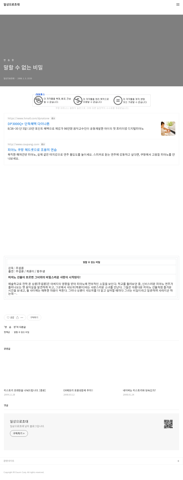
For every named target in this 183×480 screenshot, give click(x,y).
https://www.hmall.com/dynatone (28, 118)
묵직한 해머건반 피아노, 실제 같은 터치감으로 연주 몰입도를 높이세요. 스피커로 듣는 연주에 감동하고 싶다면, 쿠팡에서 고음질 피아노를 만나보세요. (91, 156)
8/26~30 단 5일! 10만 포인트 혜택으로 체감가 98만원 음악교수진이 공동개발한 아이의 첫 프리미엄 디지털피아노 (76, 128)
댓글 (6, 405)
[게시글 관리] (22, 317)
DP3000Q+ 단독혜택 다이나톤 (29, 123)
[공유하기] (17, 317)
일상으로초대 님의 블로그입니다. (27, 426)
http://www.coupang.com (23, 144)
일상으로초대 (12, 4)
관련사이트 (9, 460)
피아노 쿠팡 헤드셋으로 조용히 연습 (32, 149)
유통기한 (8, 467)
